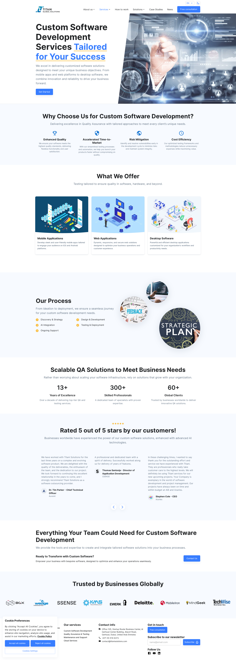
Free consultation (188, 9)
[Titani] (43, 9)
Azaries (159, 499)
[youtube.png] (155, 654)
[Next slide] (122, 507)
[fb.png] (150, 654)
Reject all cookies (43, 643)
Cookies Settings (30, 651)
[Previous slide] (113, 507)
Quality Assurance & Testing (76, 634)
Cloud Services (70, 640)
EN (188, 3)
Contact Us (192, 558)
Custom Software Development (78, 631)
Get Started (44, 92)
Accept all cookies (17, 643)
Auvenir (52, 496)
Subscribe (189, 642)
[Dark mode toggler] (198, 3)
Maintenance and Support (75, 637)
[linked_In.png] (159, 654)
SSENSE (106, 476)
